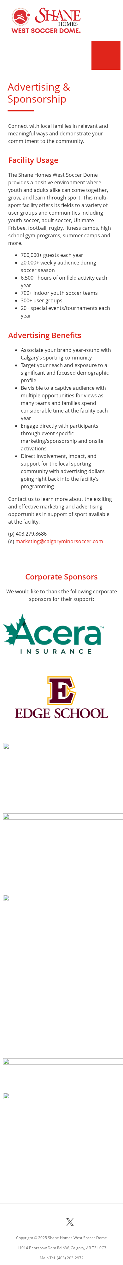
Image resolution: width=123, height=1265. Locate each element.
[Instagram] (53, 1222)
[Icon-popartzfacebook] (36, 1222)
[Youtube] (86, 1222)
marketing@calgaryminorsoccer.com (59, 541)
